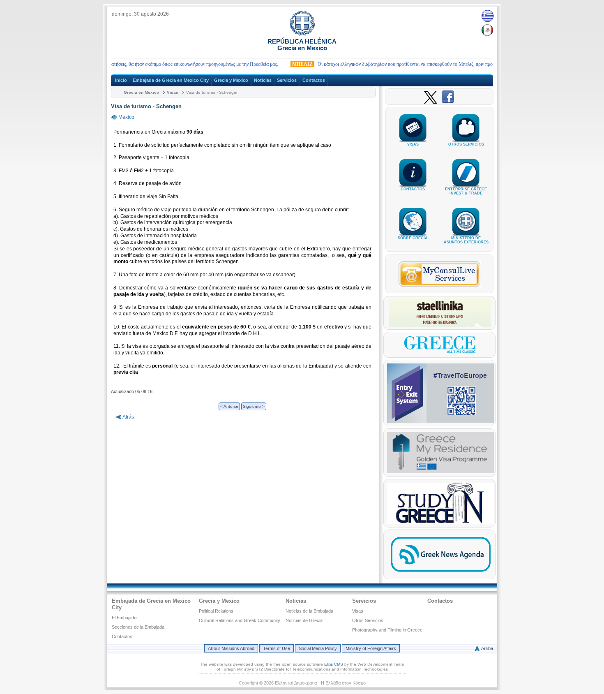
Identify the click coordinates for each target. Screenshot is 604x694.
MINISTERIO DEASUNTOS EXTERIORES (466, 240)
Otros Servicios (367, 620)
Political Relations (216, 610)
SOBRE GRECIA (413, 238)
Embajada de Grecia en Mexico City (171, 80)
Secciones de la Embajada (138, 627)
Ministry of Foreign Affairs (371, 648)
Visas (172, 92)
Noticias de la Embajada (309, 610)
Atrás (128, 417)
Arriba (487, 648)
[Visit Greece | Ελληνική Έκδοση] (440, 352)
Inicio (121, 80)
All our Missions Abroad (231, 648)
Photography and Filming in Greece (387, 629)
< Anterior (229, 406)
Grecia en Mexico (141, 92)
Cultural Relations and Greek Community (239, 620)
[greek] (487, 16)
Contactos (313, 80)
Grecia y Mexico (231, 80)
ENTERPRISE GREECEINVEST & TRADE (466, 191)
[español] (487, 30)
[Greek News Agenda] (440, 574)
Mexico (126, 117)
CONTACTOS (413, 189)
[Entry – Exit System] (440, 421)
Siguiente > (254, 406)
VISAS (413, 144)
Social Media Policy (318, 648)
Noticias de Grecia (304, 620)
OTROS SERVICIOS (466, 144)
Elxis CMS (333, 664)
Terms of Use (276, 648)
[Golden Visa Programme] (440, 471)
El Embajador (125, 617)
